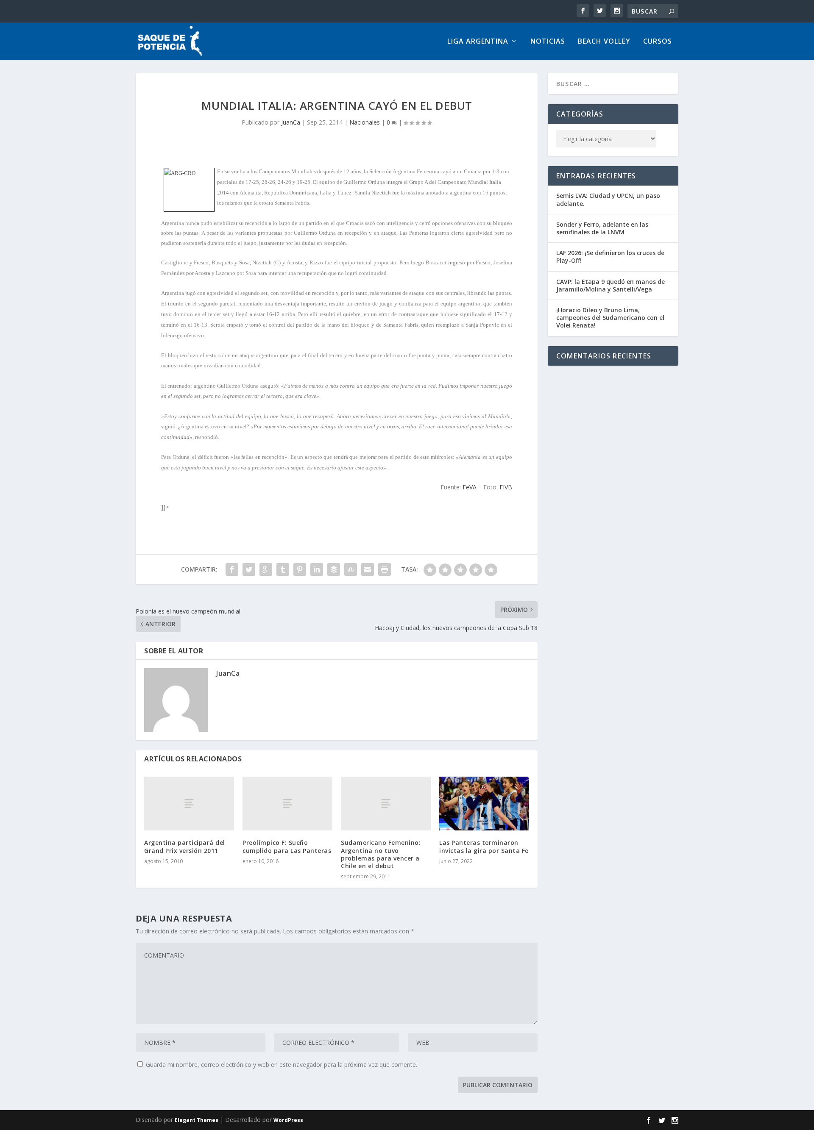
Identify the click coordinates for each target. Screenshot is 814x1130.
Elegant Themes (196, 1120)
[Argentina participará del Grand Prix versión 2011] (189, 803)
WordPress (288, 1120)
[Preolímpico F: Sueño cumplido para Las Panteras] (287, 803)
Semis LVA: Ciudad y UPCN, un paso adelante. (608, 199)
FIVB (505, 487)
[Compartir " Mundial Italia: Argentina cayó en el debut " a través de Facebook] (231, 569)
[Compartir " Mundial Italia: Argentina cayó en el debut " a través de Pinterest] (299, 569)
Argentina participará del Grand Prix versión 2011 (184, 846)
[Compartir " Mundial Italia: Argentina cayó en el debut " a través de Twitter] (248, 569)
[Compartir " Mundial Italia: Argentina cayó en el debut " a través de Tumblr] (282, 569)
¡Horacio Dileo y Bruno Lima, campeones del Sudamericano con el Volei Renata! (610, 317)
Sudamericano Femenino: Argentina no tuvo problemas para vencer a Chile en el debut (381, 854)
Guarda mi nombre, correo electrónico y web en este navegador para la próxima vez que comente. (281, 1065)
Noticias (547, 42)
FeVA (470, 487)
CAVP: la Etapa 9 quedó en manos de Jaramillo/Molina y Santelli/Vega (610, 285)
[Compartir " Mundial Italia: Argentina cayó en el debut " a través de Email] (367, 569)
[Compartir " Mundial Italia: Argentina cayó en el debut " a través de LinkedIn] (316, 569)
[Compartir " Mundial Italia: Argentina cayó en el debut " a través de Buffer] (333, 569)
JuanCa (290, 122)
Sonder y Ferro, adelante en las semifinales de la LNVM (602, 228)
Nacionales (364, 122)
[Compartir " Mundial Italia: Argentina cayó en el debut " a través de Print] (384, 569)
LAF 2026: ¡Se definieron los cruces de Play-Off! (610, 256)
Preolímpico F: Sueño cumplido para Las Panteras (287, 846)
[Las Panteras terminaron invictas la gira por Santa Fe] (484, 803)
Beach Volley (604, 42)
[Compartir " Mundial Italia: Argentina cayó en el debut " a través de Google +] (265, 569)
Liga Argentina (477, 42)
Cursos (657, 42)
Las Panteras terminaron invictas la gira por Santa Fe (484, 846)
